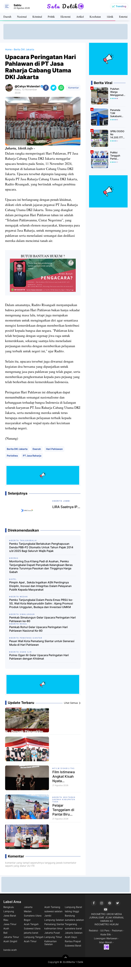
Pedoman (117, 930)
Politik (51, 16)
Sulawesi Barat (73, 945)
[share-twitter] (53, 88)
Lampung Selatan (54, 919)
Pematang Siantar (54, 924)
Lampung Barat (73, 907)
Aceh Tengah (31, 924)
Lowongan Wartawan (105, 938)
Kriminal (37, 16)
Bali (5, 932)
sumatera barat (73, 928)
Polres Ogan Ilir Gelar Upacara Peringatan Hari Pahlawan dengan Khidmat (39, 656)
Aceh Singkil (10, 941)
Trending (121, 6)
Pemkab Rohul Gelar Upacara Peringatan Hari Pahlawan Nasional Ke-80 (38, 628)
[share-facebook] (46, 88)
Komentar (73, 87)
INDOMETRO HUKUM (106, 924)
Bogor (27, 919)
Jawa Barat (9, 915)
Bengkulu (8, 907)
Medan (28, 911)
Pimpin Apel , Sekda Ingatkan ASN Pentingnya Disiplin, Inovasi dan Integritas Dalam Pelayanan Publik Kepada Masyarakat (40, 586)
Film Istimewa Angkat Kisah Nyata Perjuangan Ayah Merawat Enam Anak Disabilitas (66, 776)
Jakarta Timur (11, 937)
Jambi (47, 915)
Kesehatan (95, 16)
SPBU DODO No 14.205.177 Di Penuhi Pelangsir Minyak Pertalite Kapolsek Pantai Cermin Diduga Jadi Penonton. (117, 134)
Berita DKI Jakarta (17, 448)
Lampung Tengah (33, 937)
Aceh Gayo (71, 937)
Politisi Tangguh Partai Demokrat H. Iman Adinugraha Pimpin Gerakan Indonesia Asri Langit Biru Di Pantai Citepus (117, 155)
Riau (5, 919)
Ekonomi (65, 16)
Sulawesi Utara (32, 928)
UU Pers (104, 930)
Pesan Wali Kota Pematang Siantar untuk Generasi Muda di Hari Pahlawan (41, 642)
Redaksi (93, 930)
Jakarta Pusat (52, 932)
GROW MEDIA (114, 914)
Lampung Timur (53, 937)
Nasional (22, 16)
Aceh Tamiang (52, 907)
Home (8, 49)
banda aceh (10, 949)
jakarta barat (31, 932)
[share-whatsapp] (61, 88)
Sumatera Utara (32, 915)
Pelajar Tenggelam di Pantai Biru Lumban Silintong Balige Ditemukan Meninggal (66, 810)
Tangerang (71, 924)
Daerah (7, 16)
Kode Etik (105, 934)
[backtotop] (65, 958)
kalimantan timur (53, 928)
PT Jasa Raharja (32, 455)
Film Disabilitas (64, 768)
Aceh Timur (30, 941)
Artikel (80, 16)
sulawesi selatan (53, 911)
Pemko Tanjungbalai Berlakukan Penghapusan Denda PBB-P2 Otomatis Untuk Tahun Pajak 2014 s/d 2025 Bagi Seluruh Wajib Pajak (41, 547)
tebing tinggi (72, 911)
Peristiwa (12, 455)
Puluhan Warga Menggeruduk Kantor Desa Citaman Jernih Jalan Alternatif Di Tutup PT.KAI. (118, 92)
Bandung (70, 915)
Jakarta (28, 907)
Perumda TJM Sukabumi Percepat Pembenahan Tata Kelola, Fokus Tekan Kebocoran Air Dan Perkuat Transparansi (117, 113)
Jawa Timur (9, 924)
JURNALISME (96, 917)
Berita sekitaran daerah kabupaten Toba (63, 799)
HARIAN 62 (106, 920)
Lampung (8, 911)
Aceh (6, 928)
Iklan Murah (105, 942)
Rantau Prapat (73, 941)
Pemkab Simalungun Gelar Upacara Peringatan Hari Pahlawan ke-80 (42, 619)
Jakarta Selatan (73, 932)
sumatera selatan (74, 919)
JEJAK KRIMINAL (114, 917)
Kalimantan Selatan (50, 943)
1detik (110, 16)
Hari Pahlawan (54, 448)
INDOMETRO (98, 914)
